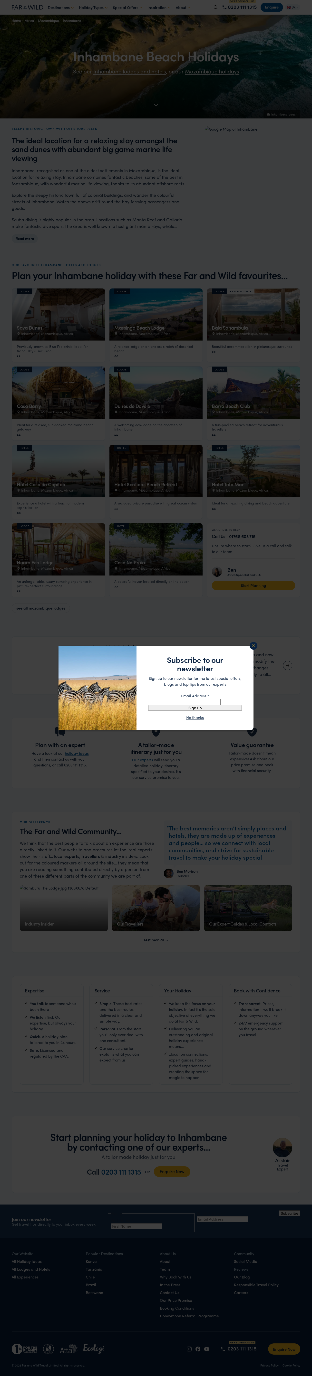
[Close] (253, 646)
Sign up (195, 707)
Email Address (195, 696)
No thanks (195, 717)
